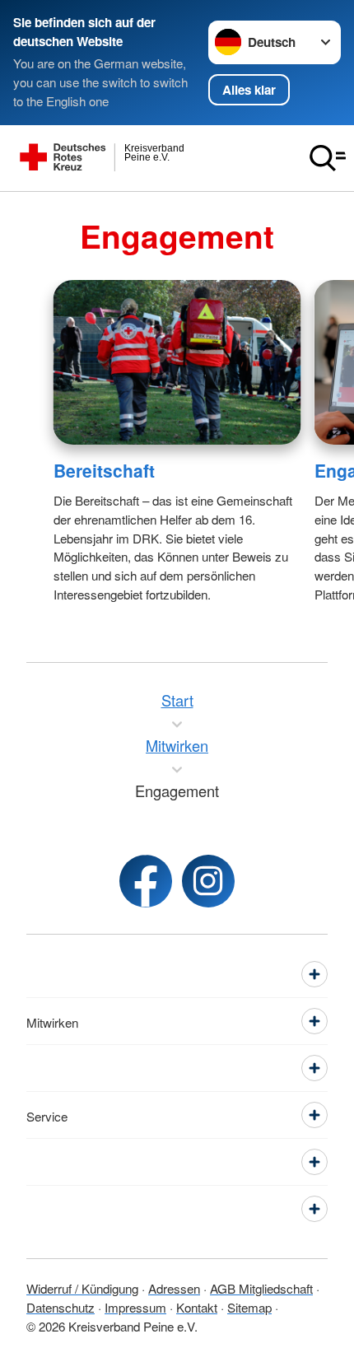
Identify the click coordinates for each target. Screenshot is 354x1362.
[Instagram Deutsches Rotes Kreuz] (208, 881)
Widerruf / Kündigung (82, 1288)
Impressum (135, 1307)
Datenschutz (60, 1307)
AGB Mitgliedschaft (261, 1288)
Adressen (174, 1288)
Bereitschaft (104, 470)
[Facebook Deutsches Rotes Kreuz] (145, 881)
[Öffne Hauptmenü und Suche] (327, 158)
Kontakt (196, 1307)
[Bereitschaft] (177, 362)
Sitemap (249, 1307)
